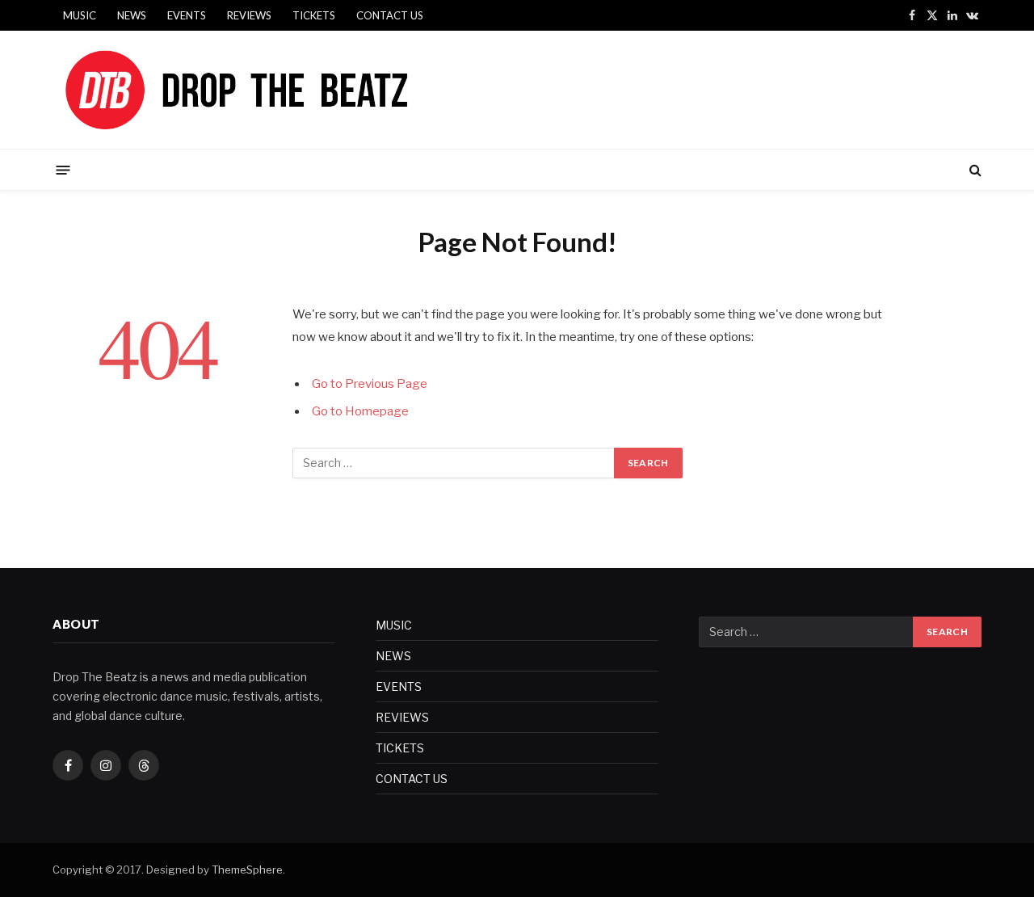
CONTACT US (389, 15)
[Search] (973, 170)
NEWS (131, 15)
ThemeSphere (247, 869)
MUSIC (79, 15)
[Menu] (63, 169)
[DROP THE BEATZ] (274, 90)
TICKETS (313, 15)
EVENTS (186, 15)
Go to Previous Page (369, 384)
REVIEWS (249, 15)
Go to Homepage (360, 411)
